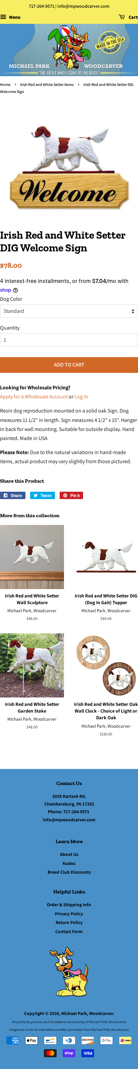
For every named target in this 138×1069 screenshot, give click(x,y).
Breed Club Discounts (69, 872)
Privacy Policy (69, 914)
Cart (133, 17)
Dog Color (11, 298)
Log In (81, 396)
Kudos (69, 863)
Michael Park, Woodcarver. (87, 1013)
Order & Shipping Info (69, 905)
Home (5, 84)
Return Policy (69, 922)
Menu (14, 17)
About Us (69, 854)
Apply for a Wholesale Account (34, 396)
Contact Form (69, 931)
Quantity (9, 327)
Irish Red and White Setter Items (47, 84)
